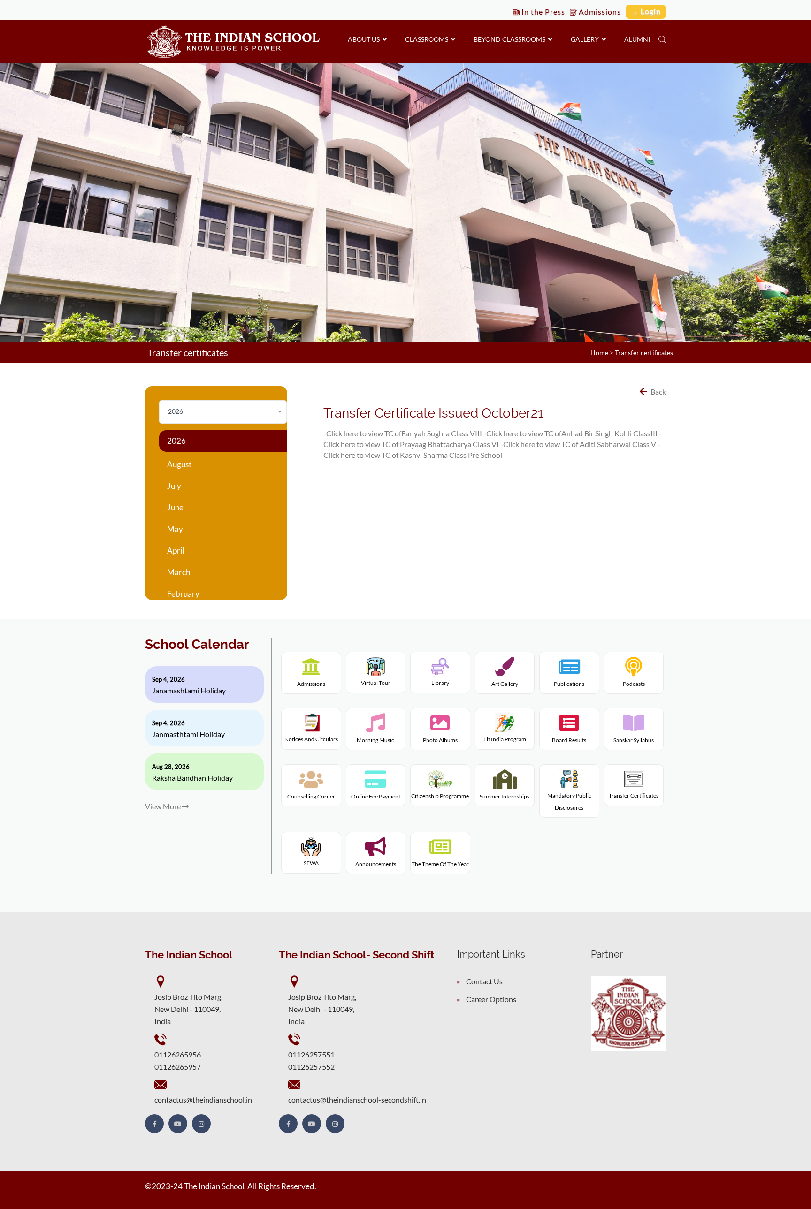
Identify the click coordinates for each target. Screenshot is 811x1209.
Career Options (491, 999)
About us (365, 39)
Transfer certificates (644, 353)
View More (163, 806)
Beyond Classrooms (511, 39)
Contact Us (484, 981)
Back (657, 391)
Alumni (637, 39)
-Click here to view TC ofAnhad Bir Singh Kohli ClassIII (570, 433)
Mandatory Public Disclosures (569, 801)
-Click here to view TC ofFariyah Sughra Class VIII (402, 433)
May (175, 529)
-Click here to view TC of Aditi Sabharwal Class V (578, 444)
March (178, 572)
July (174, 486)
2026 (176, 441)
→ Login (646, 11)
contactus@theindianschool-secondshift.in (357, 1099)
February (183, 594)
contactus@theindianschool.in (203, 1099)
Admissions (599, 11)
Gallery (586, 39)
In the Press (542, 11)
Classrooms (428, 39)
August (179, 464)
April (175, 550)
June (175, 507)
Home (599, 353)
